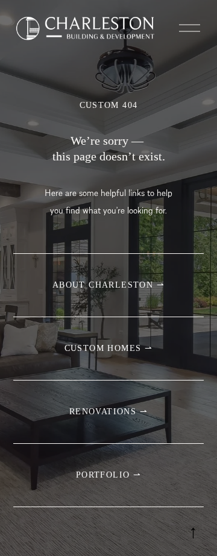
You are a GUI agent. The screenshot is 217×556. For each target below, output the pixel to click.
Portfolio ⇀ (108, 474)
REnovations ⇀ (108, 411)
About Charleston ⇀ (108, 284)
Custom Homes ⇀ (108, 348)
